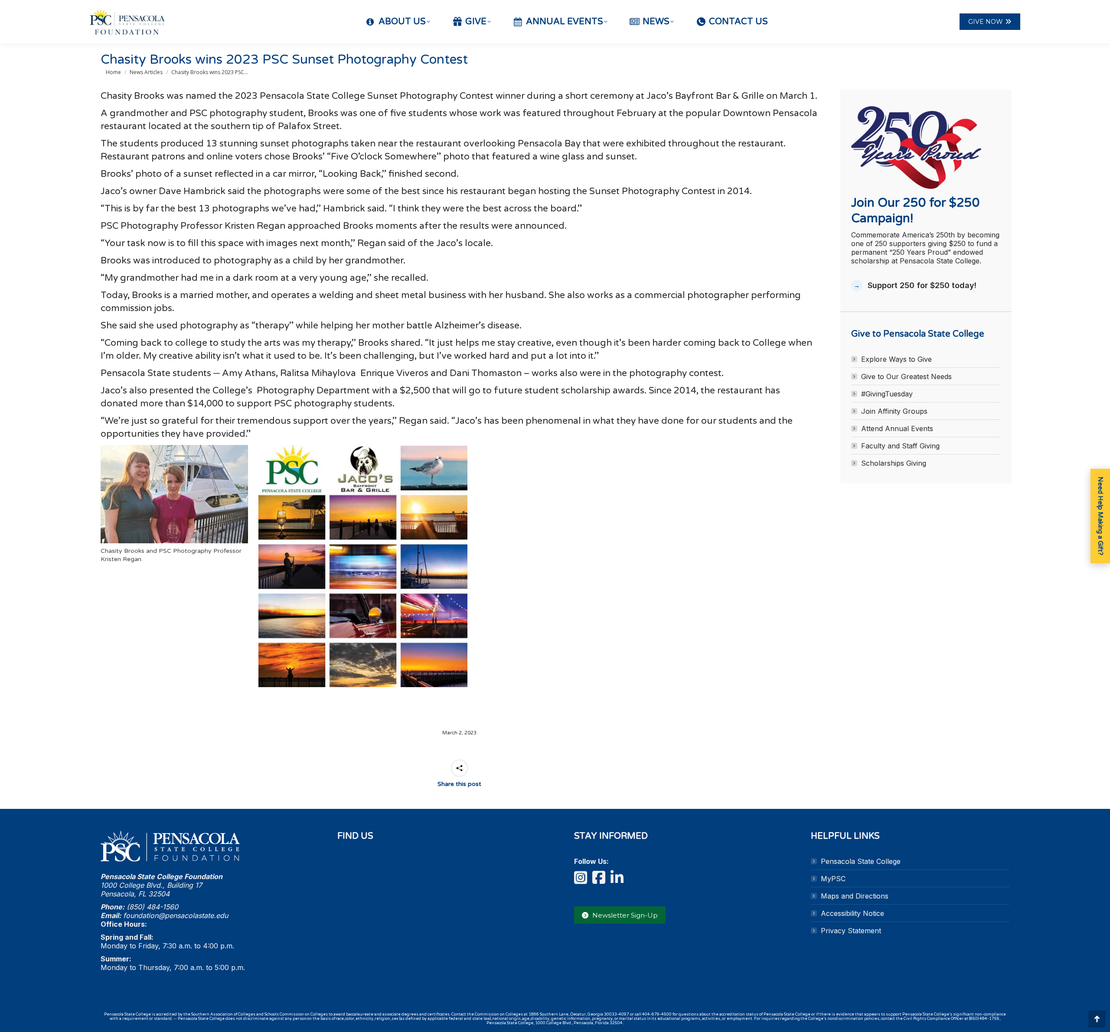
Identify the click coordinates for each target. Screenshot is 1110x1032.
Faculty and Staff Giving (900, 445)
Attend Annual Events (897, 428)
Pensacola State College (861, 861)
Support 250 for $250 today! (922, 285)
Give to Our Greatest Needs (906, 376)
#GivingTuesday (887, 393)
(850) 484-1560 (152, 906)
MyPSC (833, 878)
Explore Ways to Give (896, 359)
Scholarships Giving (893, 463)
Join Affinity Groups (894, 411)
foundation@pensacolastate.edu (175, 915)
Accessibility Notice (852, 913)
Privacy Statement (851, 930)
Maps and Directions (854, 896)
